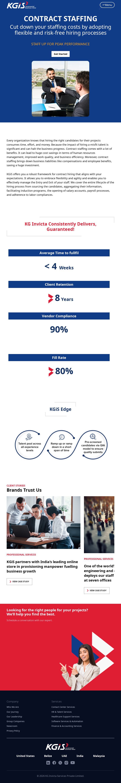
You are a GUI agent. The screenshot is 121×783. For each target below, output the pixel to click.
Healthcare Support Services (65, 716)
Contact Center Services (63, 707)
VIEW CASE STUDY (20, 581)
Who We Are (13, 707)
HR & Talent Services (61, 711)
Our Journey (13, 711)
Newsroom (12, 726)
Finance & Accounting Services (66, 726)
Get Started (60, 54)
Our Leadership (14, 716)
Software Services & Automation (67, 721)
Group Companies (15, 721)
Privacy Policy (13, 730)
